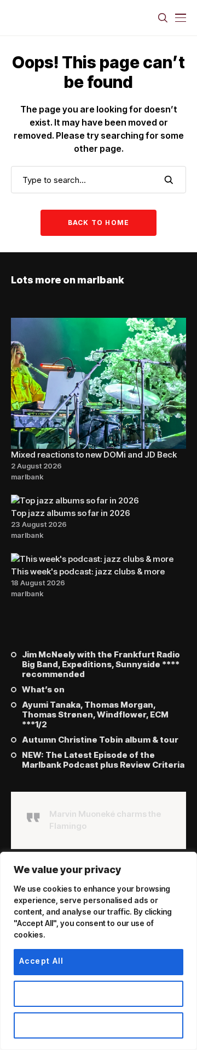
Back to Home (98, 222)
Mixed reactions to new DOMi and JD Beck (94, 454)
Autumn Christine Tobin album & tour (100, 740)
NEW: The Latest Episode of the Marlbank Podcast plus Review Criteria (103, 760)
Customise (42, 992)
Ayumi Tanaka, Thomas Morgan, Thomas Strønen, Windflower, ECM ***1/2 (95, 714)
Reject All (39, 1024)
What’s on (43, 690)
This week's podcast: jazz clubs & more (88, 571)
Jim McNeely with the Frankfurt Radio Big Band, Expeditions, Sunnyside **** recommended (101, 664)
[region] (98, 951)
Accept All (41, 960)
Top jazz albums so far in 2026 (70, 513)
